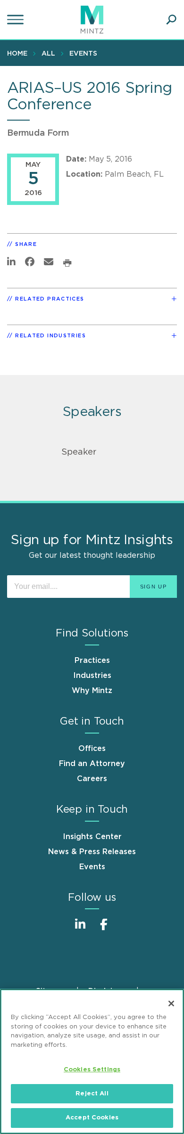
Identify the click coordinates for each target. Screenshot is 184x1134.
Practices (92, 660)
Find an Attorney (92, 763)
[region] (92, 1061)
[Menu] (16, 19)
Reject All (91, 1094)
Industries (92, 675)
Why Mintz (92, 690)
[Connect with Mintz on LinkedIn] (80, 929)
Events (83, 53)
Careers (92, 779)
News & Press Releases (92, 852)
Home (17, 53)
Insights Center (92, 836)
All (48, 53)
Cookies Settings (92, 1070)
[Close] (171, 1003)
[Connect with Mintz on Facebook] (103, 929)
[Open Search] (171, 19)
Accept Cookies (92, 1118)
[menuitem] (19, 53)
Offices (92, 748)
